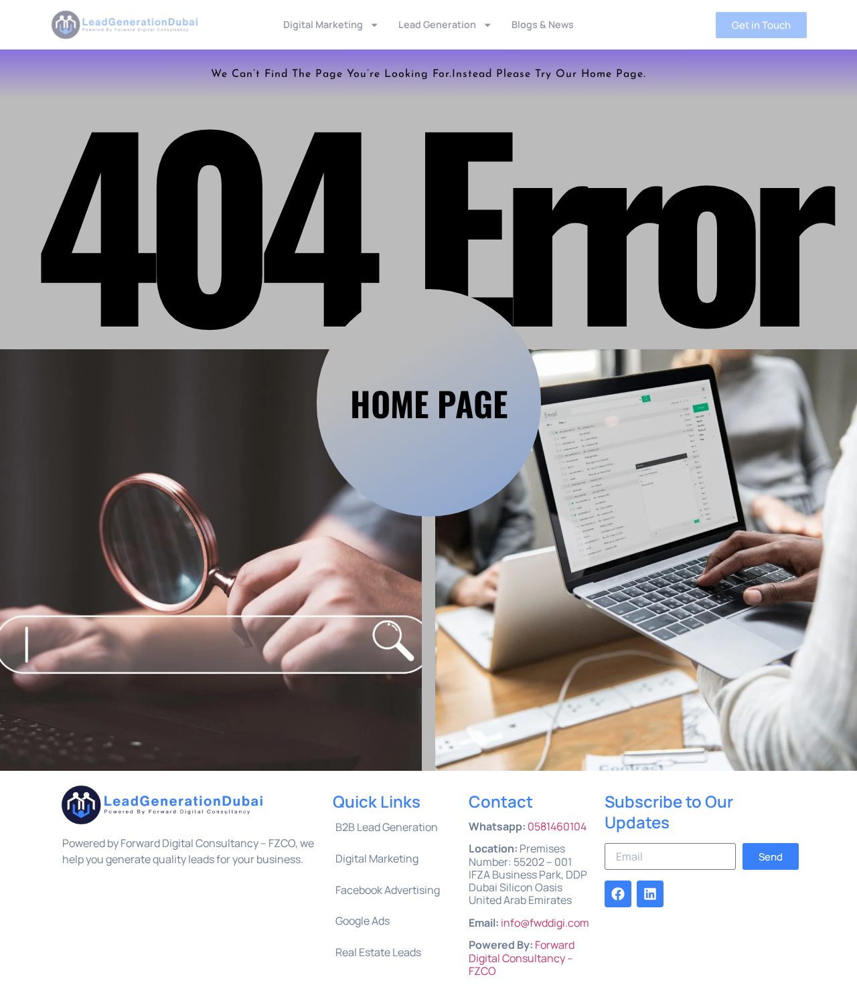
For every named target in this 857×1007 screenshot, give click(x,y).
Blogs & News (543, 24)
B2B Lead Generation (386, 827)
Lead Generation (437, 24)
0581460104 (557, 826)
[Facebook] (618, 894)
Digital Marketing (323, 24)
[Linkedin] (650, 894)
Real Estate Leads (378, 952)
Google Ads (362, 920)
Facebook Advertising (387, 890)
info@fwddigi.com (545, 922)
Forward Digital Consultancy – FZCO (521, 957)
